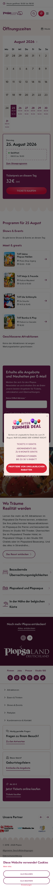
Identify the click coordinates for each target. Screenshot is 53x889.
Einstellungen (26, 885)
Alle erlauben (26, 874)
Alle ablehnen (26, 881)
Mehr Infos (7, 866)
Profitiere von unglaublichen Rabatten (26, 468)
